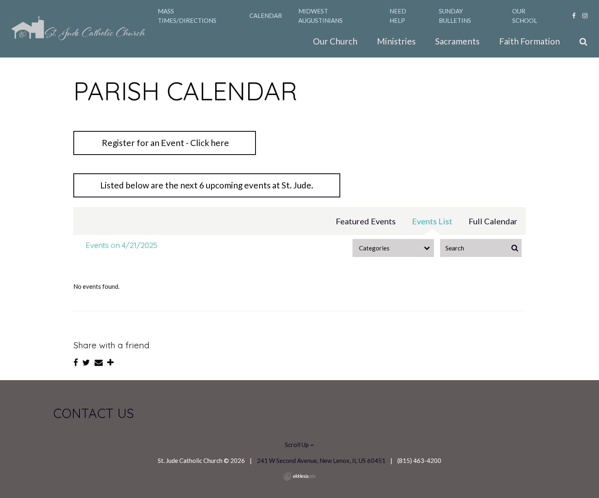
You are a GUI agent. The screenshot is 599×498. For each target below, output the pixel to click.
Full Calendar (493, 221)
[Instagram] (585, 15)
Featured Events (366, 221)
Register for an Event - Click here (164, 142)
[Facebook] (574, 15)
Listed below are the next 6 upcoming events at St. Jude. (206, 185)
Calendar (265, 15)
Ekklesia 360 (299, 476)
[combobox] (393, 248)
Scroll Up (297, 444)
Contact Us (93, 413)
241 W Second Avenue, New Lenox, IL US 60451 (321, 460)
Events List (432, 221)
